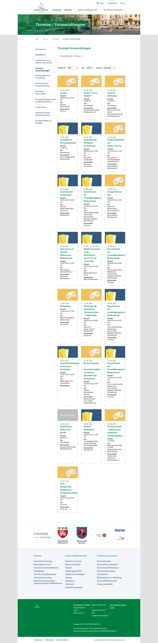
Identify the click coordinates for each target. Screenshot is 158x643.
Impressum (38, 640)
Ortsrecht (69, 584)
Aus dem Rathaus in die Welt (43, 121)
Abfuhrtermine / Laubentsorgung (42, 84)
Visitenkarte (40, 49)
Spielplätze (70, 581)
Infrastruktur (40, 107)
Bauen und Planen (72, 564)
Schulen (68, 567)
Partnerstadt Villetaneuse (108, 567)
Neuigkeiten (40, 54)
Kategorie (62, 67)
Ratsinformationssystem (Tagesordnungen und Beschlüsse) (48, 582)
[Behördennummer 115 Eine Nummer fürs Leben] (120, 538)
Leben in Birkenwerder (87, 10)
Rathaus (68, 10)
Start (37, 39)
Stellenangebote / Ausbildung (42, 76)
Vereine (68, 577)
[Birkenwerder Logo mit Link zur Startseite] (41, 7)
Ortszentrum (102, 574)
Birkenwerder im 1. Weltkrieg (109, 577)
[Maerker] (120, 530)
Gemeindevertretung (42, 577)
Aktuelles (55, 39)
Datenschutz (49, 640)
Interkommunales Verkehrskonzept (42, 113)
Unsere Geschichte (105, 584)
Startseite (57, 10)
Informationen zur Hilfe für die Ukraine (43, 61)
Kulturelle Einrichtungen (107, 564)
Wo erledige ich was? (42, 564)
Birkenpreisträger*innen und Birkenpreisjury (44, 100)
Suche (112, 607)
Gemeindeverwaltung (43, 561)
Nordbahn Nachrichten (40, 92)
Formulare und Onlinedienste (46, 567)
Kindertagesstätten (73, 571)
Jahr (83, 68)
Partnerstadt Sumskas (106, 571)
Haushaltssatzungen (74, 587)
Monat (99, 68)
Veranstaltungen (104, 561)
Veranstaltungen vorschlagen (70, 56)
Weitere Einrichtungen (74, 574)
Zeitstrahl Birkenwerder (107, 581)
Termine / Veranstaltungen (42, 69)
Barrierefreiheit (62, 640)
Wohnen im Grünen (73, 561)
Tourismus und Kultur (113, 10)
